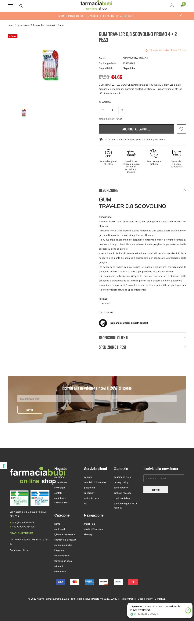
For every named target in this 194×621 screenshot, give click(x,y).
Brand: (102, 58)
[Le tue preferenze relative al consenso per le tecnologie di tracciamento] (3, 465)
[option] (51, 65)
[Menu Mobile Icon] (10, 5)
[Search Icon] (21, 6)
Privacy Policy (128, 599)
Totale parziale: (107, 118)
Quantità (105, 102)
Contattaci (160, 599)
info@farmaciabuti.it (23, 522)
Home (11, 25)
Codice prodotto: (108, 63)
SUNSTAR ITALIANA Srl (135, 58)
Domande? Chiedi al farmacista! (177, 164)
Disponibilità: (106, 68)
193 (107, 139)
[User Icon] (172, 6)
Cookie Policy (145, 599)
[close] (181, 16)
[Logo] (96, 5)
